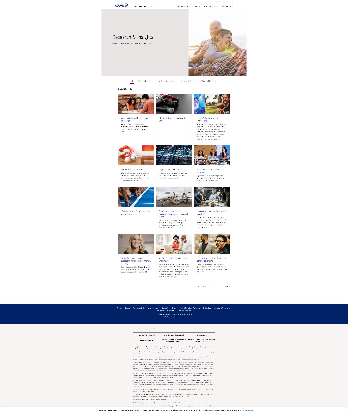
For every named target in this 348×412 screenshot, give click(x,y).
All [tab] (132, 81)
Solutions (196, 6)
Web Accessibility (139, 308)
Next (226, 286)
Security (127, 308)
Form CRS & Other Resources (190, 308)
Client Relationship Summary (192, 359)
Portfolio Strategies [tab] (166, 81)
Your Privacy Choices (164, 310)
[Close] (345, 410)
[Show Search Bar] (232, 2)
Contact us (225, 2)
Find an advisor (227, 6)
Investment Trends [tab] (188, 81)
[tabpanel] (174, 188)
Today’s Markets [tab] (145, 81)
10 (220, 286)
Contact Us (165, 308)
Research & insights (211, 6)
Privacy (119, 308)
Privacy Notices (248, 410)
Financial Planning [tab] (209, 81)
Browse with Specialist (184, 310)
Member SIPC (146, 377)
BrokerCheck (207, 308)
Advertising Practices (221, 308)
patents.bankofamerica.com (176, 317)
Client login (217, 2)
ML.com (174, 308)
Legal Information (153, 308)
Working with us (183, 6)
